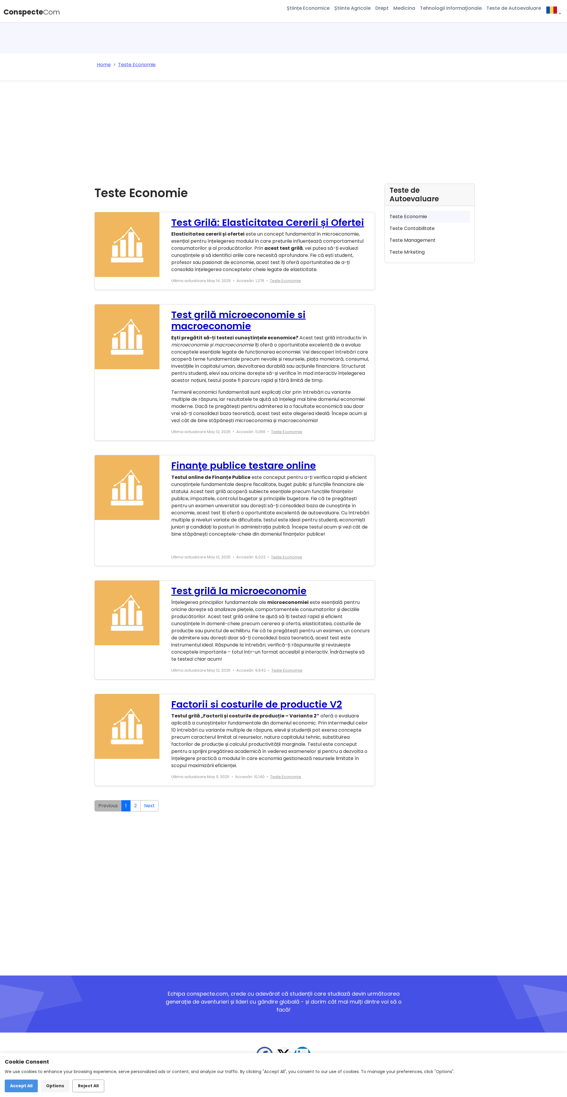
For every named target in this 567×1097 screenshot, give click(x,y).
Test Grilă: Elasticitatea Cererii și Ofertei (267, 222)
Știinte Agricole (352, 8)
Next (149, 805)
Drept (382, 8)
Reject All (88, 1086)
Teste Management (413, 240)
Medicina (404, 8)
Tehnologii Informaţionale (451, 8)
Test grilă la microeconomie (239, 590)
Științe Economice (308, 8)
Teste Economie (285, 280)
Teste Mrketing (407, 252)
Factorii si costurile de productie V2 (256, 704)
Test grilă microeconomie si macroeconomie (238, 320)
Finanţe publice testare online (243, 465)
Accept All (21, 1086)
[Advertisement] (283, 125)
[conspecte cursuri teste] (553, 11)
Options (55, 1086)
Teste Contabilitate (412, 228)
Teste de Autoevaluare (513, 8)
